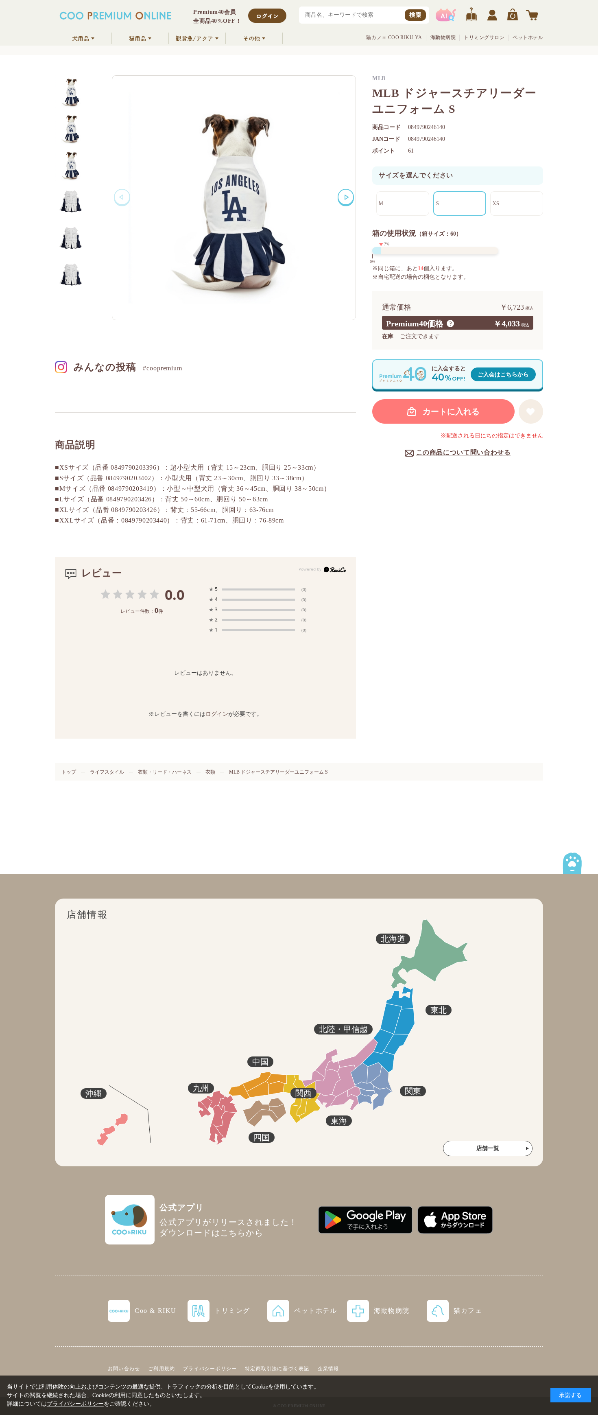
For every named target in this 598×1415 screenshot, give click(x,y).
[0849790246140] (71, 91)
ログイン (267, 16)
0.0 (174, 594)
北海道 (393, 938)
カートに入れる (451, 411)
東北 (438, 1010)
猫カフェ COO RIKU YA (394, 37)
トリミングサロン (484, 37)
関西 (303, 1093)
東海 (339, 1120)
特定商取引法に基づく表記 (277, 1368)
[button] (346, 197)
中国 (260, 1061)
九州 (201, 1088)
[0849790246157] (71, 165)
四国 (261, 1137)
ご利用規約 (161, 1368)
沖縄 (93, 1093)
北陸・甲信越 (343, 1029)
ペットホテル (528, 37)
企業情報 (328, 1368)
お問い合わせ (124, 1368)
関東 (413, 1091)
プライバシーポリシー (210, 1368)
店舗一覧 (487, 1148)
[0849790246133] (71, 128)
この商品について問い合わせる (463, 452)
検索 (415, 14)
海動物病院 (443, 37)
